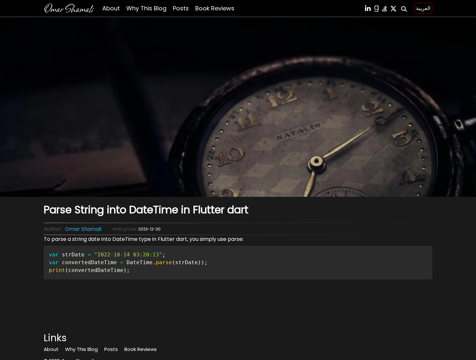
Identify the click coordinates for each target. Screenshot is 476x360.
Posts (181, 8)
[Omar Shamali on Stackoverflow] (384, 8)
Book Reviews (214, 8)
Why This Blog (146, 8)
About (111, 8)
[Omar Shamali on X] (393, 8)
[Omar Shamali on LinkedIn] (368, 8)
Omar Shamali (68, 8)
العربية (423, 8)
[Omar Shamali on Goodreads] (376, 8)
